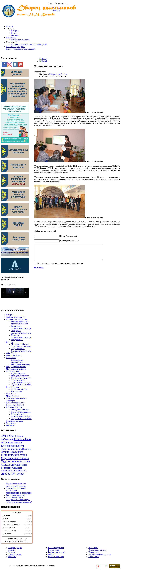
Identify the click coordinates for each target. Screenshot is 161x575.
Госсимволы (93, 552)
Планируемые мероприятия (17, 361)
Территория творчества (16, 486)
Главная (9, 26)
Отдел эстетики (18, 349)
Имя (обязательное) (68, 236)
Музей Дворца (12, 396)
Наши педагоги (12, 371)
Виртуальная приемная (16, 484)
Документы (11, 423)
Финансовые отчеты (97, 550)
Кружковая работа (14, 407)
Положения (11, 37)
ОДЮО (51, 554)
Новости (9, 342)
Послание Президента (15, 47)
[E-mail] (43, 61)
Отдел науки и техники (21, 346)
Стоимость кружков (14, 421)
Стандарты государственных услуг (21, 332)
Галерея (20, 473)
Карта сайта (93, 557)
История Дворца (15, 548)
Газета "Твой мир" (14, 355)
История (14, 31)
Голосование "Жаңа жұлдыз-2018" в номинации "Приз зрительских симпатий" (19, 499)
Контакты (15, 35)
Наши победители (19, 389)
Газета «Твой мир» (56, 557)
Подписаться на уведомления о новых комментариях (60, 263)
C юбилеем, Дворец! (15, 405)
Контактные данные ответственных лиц (19, 322)
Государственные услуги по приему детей (29, 44)
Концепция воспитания (16, 367)
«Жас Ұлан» (11, 353)
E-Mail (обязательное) (69, 241)
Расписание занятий (57, 552)
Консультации (17, 340)
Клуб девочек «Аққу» (15, 403)
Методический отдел (20, 344)
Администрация (18, 373)
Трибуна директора (11, 448)
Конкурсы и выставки (20, 40)
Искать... (51, 3)
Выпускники (16, 391)
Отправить (39, 267)
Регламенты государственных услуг (21, 327)
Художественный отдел (21, 351)
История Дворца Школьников (16, 450)
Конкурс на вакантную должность (20, 49)
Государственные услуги (16, 319)
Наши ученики (12, 387)
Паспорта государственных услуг (21, 336)
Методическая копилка (16, 369)
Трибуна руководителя (15, 317)
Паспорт (14, 33)
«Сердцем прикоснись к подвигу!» (14, 469)
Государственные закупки (99, 554)
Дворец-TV (11, 394)
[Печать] (43, 59)
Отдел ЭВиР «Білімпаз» (21, 385)
